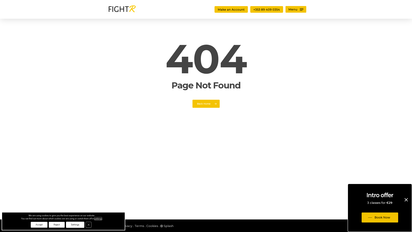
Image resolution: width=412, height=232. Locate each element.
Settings (75, 224)
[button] (296, 9)
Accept (39, 224)
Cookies (152, 226)
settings (98, 219)
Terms (139, 226)
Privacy (127, 226)
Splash (169, 226)
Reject (57, 224)
